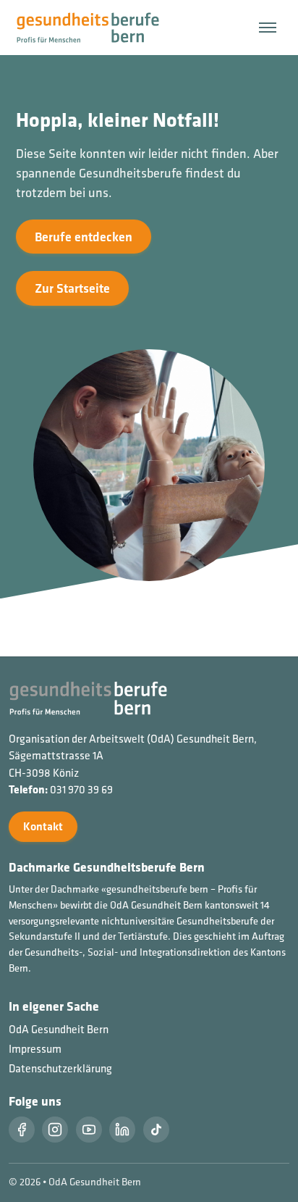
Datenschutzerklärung (60, 1068)
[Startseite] (96, 26)
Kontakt (43, 826)
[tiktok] (156, 1130)
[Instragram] (55, 1130)
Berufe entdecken (83, 236)
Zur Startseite (72, 288)
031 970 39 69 (81, 789)
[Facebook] (22, 1130)
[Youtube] (89, 1130)
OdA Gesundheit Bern (58, 1029)
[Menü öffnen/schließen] (267, 27)
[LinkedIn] (122, 1130)
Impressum (35, 1049)
